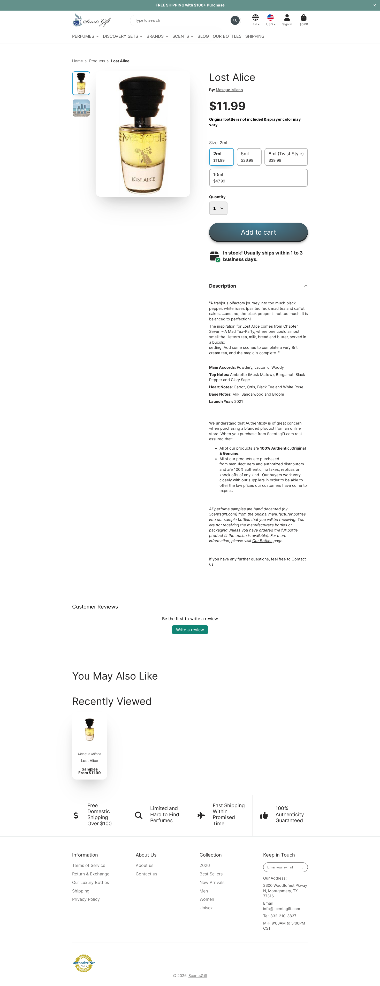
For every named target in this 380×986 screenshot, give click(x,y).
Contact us (146, 873)
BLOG (203, 36)
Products (97, 61)
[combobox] (185, 20)
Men (204, 890)
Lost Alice (89, 746)
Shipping (80, 890)
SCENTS (180, 36)
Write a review (190, 629)
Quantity (217, 197)
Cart (304, 20)
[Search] (235, 20)
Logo (91, 20)
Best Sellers (211, 873)
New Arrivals (212, 882)
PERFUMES (83, 36)
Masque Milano (229, 90)
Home (77, 61)
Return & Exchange (90, 873)
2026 (205, 865)
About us (144, 865)
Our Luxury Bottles (90, 882)
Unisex (206, 907)
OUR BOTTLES (227, 36)
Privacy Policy (86, 899)
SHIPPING (254, 36)
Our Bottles (262, 540)
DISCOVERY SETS (120, 36)
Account (287, 20)
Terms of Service (88, 865)
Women (207, 899)
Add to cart (258, 232)
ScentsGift (197, 975)
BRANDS (155, 36)
